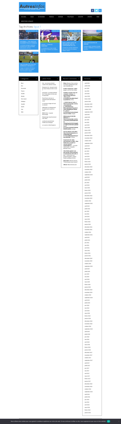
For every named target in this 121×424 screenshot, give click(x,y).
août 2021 (87, 237)
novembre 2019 (88, 292)
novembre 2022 (88, 198)
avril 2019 (87, 310)
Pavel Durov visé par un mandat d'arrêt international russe (48, 100)
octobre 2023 (88, 172)
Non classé (23, 99)
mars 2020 (87, 282)
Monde (60, 17)
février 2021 (87, 253)
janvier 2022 (88, 224)
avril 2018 (87, 342)
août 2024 (87, 146)
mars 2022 (87, 219)
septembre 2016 (89, 391)
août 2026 (87, 83)
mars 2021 (87, 250)
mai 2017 (87, 370)
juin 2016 (87, 399)
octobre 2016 (88, 389)
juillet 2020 (87, 271)
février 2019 (87, 316)
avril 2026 (87, 93)
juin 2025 (87, 119)
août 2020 (87, 268)
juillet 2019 (87, 302)
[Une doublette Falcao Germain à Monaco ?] (28, 62)
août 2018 (87, 331)
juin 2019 (87, 305)
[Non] (119, 421)
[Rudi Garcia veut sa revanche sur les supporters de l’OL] (71, 40)
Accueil (23, 17)
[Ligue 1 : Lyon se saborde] (50, 42)
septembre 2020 (89, 266)
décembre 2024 (88, 135)
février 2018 (87, 347)
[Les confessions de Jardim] (92, 40)
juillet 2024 (87, 148)
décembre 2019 (88, 289)
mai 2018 (87, 339)
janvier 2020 (88, 287)
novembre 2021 (88, 229)
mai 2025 (87, 122)
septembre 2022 (89, 203)
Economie (41, 17)
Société (80, 17)
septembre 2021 (89, 234)
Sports (90, 17)
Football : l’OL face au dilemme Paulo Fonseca (28, 42)
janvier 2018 (88, 350)
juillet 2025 (87, 117)
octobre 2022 (88, 201)
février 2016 (87, 410)
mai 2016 (87, 402)
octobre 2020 (88, 263)
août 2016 (87, 394)
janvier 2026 (88, 101)
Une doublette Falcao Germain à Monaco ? (28, 65)
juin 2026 (87, 88)
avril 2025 (87, 125)
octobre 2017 (88, 357)
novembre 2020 (88, 261)
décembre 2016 (88, 384)
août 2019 (87, 300)
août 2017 (87, 363)
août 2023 (87, 177)
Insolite (23, 93)
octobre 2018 (88, 326)
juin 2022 (87, 211)
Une (36, 31)
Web (98, 17)
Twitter (96, 10)
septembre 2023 (89, 174)
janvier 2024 (88, 164)
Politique (70, 17)
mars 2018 (87, 344)
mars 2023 (87, 187)
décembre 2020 (88, 258)
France (51, 17)
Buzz (32, 17)
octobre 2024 (88, 140)
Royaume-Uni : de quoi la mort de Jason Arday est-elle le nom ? (49, 89)
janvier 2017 (88, 381)
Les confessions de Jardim (90, 43)
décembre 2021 (88, 227)
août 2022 (87, 206)
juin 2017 (87, 368)
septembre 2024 (89, 143)
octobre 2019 (88, 295)
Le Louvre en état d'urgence (49, 125)
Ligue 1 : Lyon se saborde (46, 45)
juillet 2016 (87, 397)
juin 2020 (87, 274)
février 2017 (87, 378)
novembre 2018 (88, 323)
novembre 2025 (88, 106)
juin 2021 (87, 242)
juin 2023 (87, 182)
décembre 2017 (88, 352)
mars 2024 (87, 159)
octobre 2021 (88, 232)
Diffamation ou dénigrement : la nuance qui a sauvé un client (49, 109)
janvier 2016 (88, 412)
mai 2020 (87, 276)
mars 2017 (87, 376)
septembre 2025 (89, 112)
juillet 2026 (87, 85)
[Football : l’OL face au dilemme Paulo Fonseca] (28, 39)
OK (108, 421)
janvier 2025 (88, 132)
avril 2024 (87, 156)
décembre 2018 (88, 321)
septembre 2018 (89, 329)
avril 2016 (87, 404)
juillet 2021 (87, 240)
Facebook (92, 10)
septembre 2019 (89, 297)
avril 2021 (87, 248)
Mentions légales (27, 21)
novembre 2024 (88, 138)
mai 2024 (87, 153)
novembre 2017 (88, 355)
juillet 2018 (87, 334)
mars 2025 (87, 127)
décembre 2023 (88, 167)
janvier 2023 (88, 193)
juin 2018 (87, 337)
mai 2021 (87, 245)
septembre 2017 (89, 360)
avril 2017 (87, 373)
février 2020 (87, 284)
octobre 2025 (88, 109)
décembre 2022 (88, 195)
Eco (22, 85)
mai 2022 (87, 214)
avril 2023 (87, 185)
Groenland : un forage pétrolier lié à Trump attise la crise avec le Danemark (49, 94)
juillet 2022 (87, 208)
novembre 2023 (88, 169)
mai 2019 (87, 308)
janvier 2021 (88, 255)
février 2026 (87, 99)
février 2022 (87, 221)
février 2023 (87, 190)
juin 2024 (87, 151)
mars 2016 (87, 407)
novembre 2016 (88, 386)
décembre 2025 (88, 104)
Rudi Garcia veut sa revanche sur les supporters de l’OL (69, 44)
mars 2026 (87, 96)
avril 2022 (87, 216)
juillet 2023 (87, 180)
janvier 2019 (88, 318)
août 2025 (87, 114)
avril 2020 (87, 279)
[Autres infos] (32, 11)
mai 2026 (87, 91)
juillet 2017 (87, 365)
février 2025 (87, 130)
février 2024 (87, 161)
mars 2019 (87, 313)
